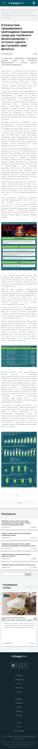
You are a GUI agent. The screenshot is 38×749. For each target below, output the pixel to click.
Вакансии (19, 688)
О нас (19, 723)
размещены (19, 307)
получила (34, 330)
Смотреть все (30, 587)
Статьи (19, 684)
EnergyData (19, 680)
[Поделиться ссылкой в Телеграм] (4, 495)
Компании (19, 703)
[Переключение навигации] (4, 3)
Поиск (28, 574)
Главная (19, 675)
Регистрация (19, 731)
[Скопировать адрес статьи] (17, 495)
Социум (19, 715)
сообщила (19, 338)
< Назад (19, 503)
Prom (17, 3)
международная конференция (12, 84)
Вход (19, 727)
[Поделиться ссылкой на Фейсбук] (11, 495)
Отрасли (19, 699)
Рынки (6, 595)
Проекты (19, 711)
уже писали (33, 128)
